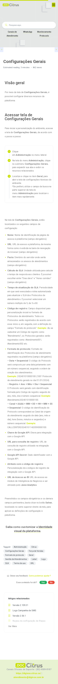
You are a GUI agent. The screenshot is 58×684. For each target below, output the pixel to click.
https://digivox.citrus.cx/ (28, 673)
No (51, 582)
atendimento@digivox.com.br (28, 677)
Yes (43, 582)
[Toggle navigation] (53, 5)
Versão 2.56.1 (19, 616)
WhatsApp (27, 32)
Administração (20, 547)
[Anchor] (27, 83)
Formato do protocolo (14, 555)
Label (34, 559)
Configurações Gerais (14, 551)
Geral (31, 555)
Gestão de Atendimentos (16, 559)
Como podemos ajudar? (40, 576)
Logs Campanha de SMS (24, 610)
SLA (7, 563)
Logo (43, 559)
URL (32, 563)
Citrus (34, 547)
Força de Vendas (36, 551)
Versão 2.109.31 (20, 605)
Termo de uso (20, 563)
